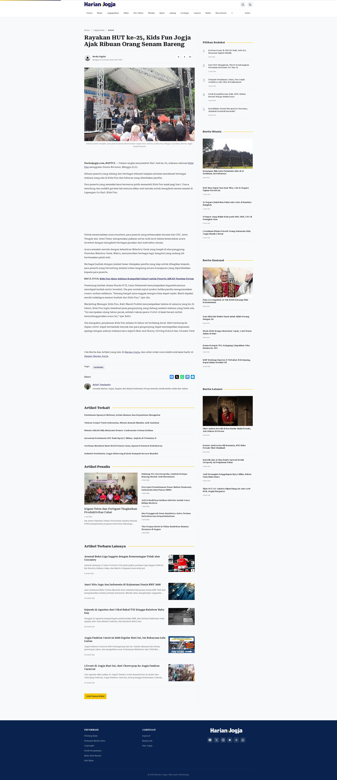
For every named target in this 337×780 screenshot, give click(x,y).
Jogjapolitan (113, 13)
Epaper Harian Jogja (96, 356)
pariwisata (98, 367)
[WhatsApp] (243, 740)
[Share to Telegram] (193, 377)
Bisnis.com (147, 741)
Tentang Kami (91, 736)
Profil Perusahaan (92, 751)
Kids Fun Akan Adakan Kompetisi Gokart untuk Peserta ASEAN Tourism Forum (147, 278)
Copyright (89, 746)
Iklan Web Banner (92, 756)
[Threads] (236, 740)
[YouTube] (229, 740)
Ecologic (185, 13)
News (99, 13)
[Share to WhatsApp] (182, 377)
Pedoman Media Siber (94, 741)
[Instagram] (223, 740)
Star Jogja (147, 746)
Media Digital (99, 56)
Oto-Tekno (138, 13)
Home (89, 13)
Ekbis (126, 13)
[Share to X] (177, 377)
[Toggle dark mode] (250, 4)
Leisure (197, 13)
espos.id (146, 736)
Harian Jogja (132, 352)
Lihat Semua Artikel (95, 696)
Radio (208, 13)
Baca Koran (221, 13)
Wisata (151, 13)
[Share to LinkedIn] (187, 377)
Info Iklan (89, 760)
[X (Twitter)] (216, 740)
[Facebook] (210, 740)
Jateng (172, 13)
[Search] (243, 4)
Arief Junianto (101, 384)
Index (247, 13)
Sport (162, 13)
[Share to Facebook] (172, 377)
